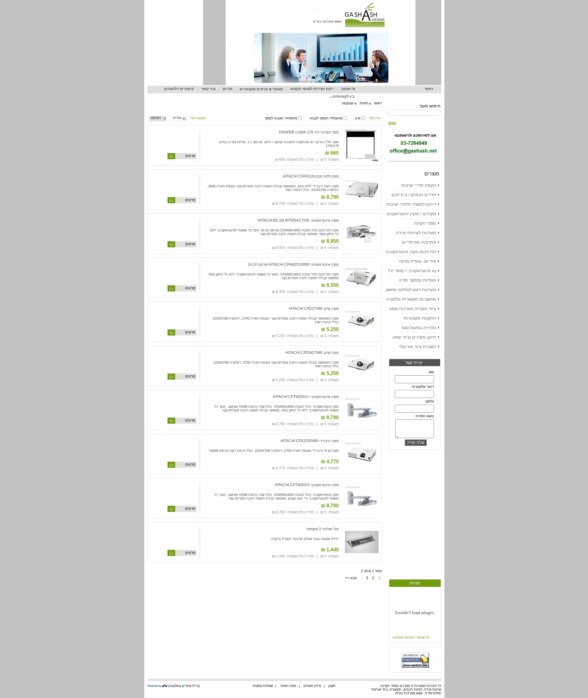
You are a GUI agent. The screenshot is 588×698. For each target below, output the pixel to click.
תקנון (332, 686)
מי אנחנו (348, 89)
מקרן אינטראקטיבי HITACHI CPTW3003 (307, 485)
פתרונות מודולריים (419, 242)
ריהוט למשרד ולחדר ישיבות (411, 204)
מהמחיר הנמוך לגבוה (326, 118)
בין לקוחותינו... (342, 96)
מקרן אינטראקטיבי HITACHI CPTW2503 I (306, 397)
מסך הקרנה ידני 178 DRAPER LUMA (309, 132)
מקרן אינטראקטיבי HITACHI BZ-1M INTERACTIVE (298, 220)
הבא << (351, 578)
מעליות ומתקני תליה (417, 280)
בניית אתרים (191, 686)
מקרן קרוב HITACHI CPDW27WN (312, 353)
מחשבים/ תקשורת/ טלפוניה (411, 299)
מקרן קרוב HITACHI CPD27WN (314, 308)
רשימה (156, 118)
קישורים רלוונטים (179, 89)
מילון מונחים (312, 686)
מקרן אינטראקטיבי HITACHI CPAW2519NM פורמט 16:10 (293, 264)
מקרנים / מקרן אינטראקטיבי (411, 213)
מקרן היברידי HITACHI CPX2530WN (310, 441)
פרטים (190, 156)
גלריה (177, 118)
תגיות (415, 582)
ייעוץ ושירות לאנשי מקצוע (312, 89)
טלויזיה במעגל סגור (418, 327)
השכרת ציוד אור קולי (417, 346)
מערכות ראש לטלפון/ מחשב (411, 289)
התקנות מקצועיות (420, 318)
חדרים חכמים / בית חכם (413, 194)
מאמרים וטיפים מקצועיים (261, 89)
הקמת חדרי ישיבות (418, 185)
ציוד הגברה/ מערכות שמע (412, 308)
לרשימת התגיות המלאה (410, 637)
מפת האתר (288, 686)
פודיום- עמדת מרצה (417, 261)
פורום (227, 89)
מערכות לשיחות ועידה (416, 232)
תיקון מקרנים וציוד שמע (414, 337)
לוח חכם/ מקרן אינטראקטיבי (410, 251)
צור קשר (208, 89)
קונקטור (347, 103)
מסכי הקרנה (425, 223)
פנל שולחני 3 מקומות (323, 529)
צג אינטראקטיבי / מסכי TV (412, 270)
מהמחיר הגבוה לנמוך (281, 118)
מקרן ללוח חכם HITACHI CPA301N (311, 176)
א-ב (357, 118)
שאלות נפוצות (263, 686)
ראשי (428, 89)
